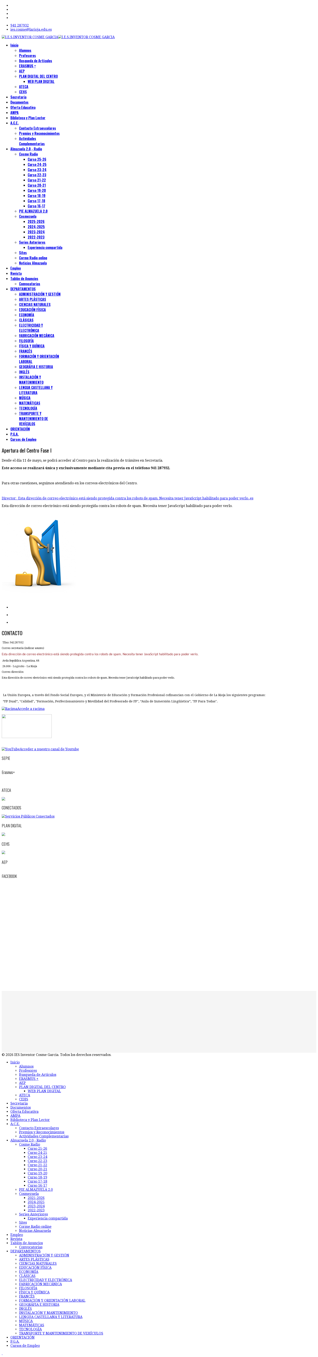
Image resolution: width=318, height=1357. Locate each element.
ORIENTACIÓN (20, 429)
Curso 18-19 (36, 195)
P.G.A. (14, 434)
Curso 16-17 (36, 206)
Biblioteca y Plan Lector (27, 117)
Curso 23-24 (37, 169)
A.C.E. (14, 123)
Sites (23, 252)
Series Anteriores (32, 242)
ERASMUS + (27, 66)
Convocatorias (29, 283)
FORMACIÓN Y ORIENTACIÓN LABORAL (52, 1300)
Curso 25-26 (37, 159)
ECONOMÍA (26, 314)
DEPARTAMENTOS (23, 289)
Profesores (27, 55)
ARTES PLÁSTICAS (32, 299)
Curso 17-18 (36, 200)
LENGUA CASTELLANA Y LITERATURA (36, 390)
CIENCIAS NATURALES (35, 304)
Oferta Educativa (22, 107)
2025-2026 (36, 221)
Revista (16, 273)
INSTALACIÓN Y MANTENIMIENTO (31, 380)
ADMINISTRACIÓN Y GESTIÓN (40, 294)
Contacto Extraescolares (37, 128)
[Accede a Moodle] (27, 737)
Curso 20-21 (37, 185)
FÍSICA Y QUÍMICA (32, 346)
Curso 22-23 (37, 174)
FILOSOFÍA (26, 340)
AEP (22, 71)
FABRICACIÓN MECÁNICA (36, 335)
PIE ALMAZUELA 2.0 (33, 211)
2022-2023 (36, 237)
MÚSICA (25, 397)
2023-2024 (36, 231)
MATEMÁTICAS (29, 403)
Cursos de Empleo (23, 439)
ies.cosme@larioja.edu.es (31, 29)
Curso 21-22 (37, 180)
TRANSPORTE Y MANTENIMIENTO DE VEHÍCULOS (33, 418)
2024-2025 (36, 226)
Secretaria (18, 97)
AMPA (14, 112)
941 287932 (19, 25)
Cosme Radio (28, 154)
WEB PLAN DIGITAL (41, 81)
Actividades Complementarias (32, 141)
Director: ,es (127, 498)
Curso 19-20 (37, 190)
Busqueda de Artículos (35, 60)
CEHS (23, 91)
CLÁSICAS (26, 320)
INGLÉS (24, 372)
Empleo (15, 268)
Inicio (14, 45)
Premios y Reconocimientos (39, 133)
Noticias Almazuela (33, 263)
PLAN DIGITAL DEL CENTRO (38, 76)
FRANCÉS (25, 351)
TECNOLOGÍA (28, 408)
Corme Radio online (33, 257)
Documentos (19, 102)
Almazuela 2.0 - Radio (26, 148)
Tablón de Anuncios (24, 278)
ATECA (23, 86)
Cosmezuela (27, 216)
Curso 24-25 (37, 164)
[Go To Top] (2, 1353)
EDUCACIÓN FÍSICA (32, 309)
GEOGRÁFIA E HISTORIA (36, 366)
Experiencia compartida (45, 247)
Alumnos (25, 50)
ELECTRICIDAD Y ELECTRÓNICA (31, 328)
